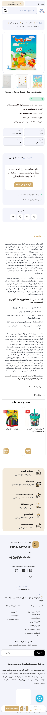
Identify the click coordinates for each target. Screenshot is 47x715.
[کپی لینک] (34, 217)
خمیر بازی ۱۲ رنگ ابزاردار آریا (14, 429)
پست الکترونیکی (21, 586)
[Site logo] (42, 10)
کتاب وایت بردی (35, 622)
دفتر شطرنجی (35, 618)
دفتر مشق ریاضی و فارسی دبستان (34, 613)
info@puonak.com (24, 589)
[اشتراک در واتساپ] (20, 217)
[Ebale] (23, 570)
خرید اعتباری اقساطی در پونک (32, 634)
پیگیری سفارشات (12, 619)
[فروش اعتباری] (38, 484)
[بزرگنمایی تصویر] (37, 66)
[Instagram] (16, 570)
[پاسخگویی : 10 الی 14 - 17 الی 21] (35, 544)
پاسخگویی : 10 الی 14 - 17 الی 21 (21, 542)
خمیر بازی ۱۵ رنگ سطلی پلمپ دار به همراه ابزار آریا (35, 430)
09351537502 (13, 5)
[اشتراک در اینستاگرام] (27, 217)
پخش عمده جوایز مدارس (32, 629)
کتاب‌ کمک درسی (26, 23)
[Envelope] (30, 577)
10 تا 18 (13, 2)
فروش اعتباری (29, 481)
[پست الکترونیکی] (29, 586)
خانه (36, 23)
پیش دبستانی (13, 23)
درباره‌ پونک (14, 615)
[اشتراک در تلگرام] (13, 217)
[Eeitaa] (30, 570)
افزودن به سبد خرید (12, 708)
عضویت (39, 653)
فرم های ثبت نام (23, 184)
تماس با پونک (13, 612)
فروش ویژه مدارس (34, 625)
